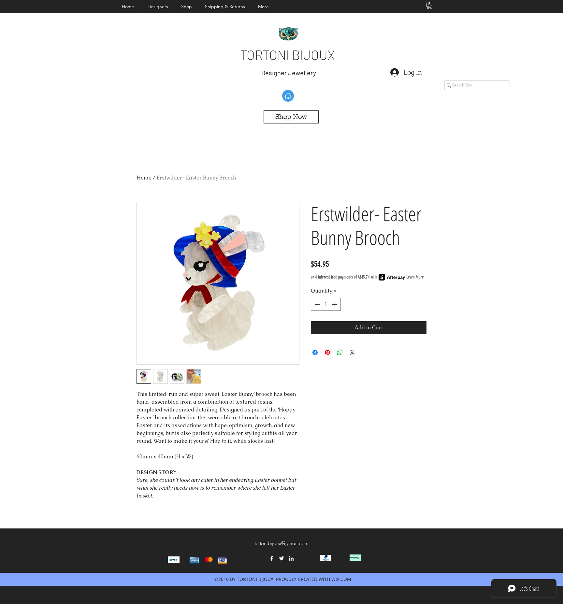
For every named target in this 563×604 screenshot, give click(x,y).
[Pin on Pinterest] (327, 352)
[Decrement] (316, 304)
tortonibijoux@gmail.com (282, 543)
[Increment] (335, 304)
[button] (159, 6)
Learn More (415, 277)
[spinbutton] (326, 304)
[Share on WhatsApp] (340, 352)
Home (144, 177)
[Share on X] (352, 352)
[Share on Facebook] (315, 352)
